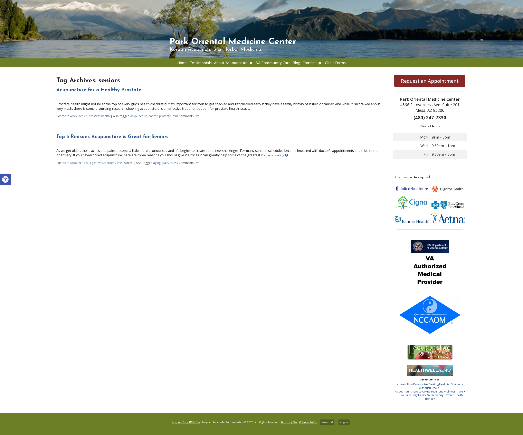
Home (182, 62)
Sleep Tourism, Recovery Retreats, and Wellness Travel (430, 391)
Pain (120, 163)
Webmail (327, 422)
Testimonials (201, 62)
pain (165, 163)
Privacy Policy (308, 422)
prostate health (99, 116)
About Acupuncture (230, 62)
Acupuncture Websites (186, 422)
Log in (344, 422)
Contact (309, 62)
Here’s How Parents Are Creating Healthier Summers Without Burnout (431, 386)
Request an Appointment (430, 80)
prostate (165, 116)
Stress (128, 163)
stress (174, 163)
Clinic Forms (335, 62)
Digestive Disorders (102, 163)
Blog (296, 62)
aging (157, 163)
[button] (5, 179)
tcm (175, 116)
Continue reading (273, 155)
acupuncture (138, 116)
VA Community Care (273, 62)
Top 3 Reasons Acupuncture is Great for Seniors (112, 136)
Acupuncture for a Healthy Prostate (98, 90)
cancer (153, 116)
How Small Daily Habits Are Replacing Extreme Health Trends (431, 396)
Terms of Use (289, 422)
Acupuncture (78, 116)
